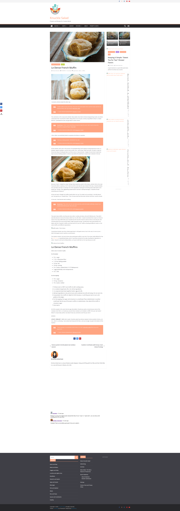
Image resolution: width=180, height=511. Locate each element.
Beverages (52, 485)
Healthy (52, 500)
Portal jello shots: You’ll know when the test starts (124, 33)
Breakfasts (52, 476)
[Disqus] (77, 390)
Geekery (71, 26)
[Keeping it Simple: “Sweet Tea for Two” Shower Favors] (118, 49)
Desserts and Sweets (56, 64)
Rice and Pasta (53, 494)
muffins (83, 70)
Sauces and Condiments (55, 497)
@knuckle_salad (76, 108)
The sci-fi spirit (112, 42)
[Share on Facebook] (74, 339)
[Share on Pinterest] (80, 339)
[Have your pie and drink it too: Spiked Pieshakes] (116, 167)
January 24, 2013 (79, 209)
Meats (51, 491)
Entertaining (123, 51)
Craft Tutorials (111, 51)
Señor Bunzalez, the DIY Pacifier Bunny (112, 34)
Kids (109, 54)
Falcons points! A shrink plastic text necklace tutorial (63, 346)
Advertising (83, 464)
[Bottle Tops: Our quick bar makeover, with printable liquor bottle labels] (116, 95)
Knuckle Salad (59, 18)
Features (78, 26)
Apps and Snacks (54, 482)
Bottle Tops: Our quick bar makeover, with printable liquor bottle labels (128, 91)
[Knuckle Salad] (51, 26)
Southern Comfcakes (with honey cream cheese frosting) (92, 346)
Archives (82, 467)
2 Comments (68, 70)
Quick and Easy (53, 464)
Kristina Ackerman (56, 70)
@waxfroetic (60, 125)
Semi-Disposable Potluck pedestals (128, 129)
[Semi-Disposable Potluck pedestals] (116, 133)
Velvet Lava (55, 238)
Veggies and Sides (54, 470)
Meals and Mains (54, 467)
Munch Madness (84, 474)
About (86, 26)
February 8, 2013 (77, 332)
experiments (75, 70)
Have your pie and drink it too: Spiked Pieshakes (128, 163)
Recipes (56, 26)
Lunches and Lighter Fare (56, 473)
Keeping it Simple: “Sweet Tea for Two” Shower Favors (118, 60)
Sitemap (82, 482)
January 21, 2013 (77, 111)
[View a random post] (128, 26)
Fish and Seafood (54, 488)
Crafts (64, 26)
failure (80, 70)
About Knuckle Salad (85, 461)
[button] (59, 26)
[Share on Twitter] (77, 339)
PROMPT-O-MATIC (94, 26)
